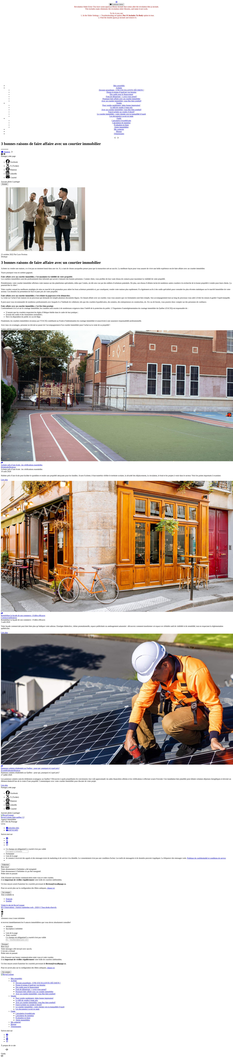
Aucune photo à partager (10, 182)
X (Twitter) (14, 166)
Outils (119, 118)
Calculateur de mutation (121, 123)
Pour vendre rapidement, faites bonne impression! (121, 105)
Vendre (119, 103)
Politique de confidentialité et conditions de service (206, 858)
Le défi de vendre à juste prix (121, 107)
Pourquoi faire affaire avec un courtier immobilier (121, 99)
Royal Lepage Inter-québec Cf (12, 817)
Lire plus (4, 480)
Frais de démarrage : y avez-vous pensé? (121, 97)
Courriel (13, 178)
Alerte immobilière (121, 127)
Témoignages (119, 134)
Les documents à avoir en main (121, 116)
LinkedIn (13, 174)
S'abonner (5, 865)
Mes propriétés (119, 86)
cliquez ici (51, 888)
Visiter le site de (12, 905)
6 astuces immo (117, 4)
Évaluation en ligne (121, 125)
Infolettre (9, 926)
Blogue (119, 131)
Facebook (14, 162)
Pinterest (13, 170)
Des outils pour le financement (121, 94)
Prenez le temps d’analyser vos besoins (121, 92)
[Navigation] (116, 2)
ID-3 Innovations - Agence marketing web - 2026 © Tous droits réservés (28, 907)
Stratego (7, 152)
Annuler (4, 184)
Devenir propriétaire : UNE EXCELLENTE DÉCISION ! (121, 90)
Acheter (119, 88)
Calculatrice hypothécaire (121, 121)
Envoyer (5, 944)
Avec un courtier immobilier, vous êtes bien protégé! (121, 101)
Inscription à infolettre (14, 929)
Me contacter (119, 129)
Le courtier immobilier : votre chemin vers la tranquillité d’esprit (121, 114)
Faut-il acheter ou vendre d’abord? (121, 112)
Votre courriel (11, 935)
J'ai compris (6, 892)
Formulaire (10, 854)
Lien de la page (12, 856)
